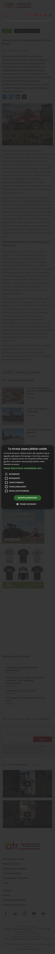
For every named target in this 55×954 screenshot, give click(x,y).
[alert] (27, 477)
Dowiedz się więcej (11, 464)
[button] (28, 468)
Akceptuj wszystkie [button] (27, 498)
